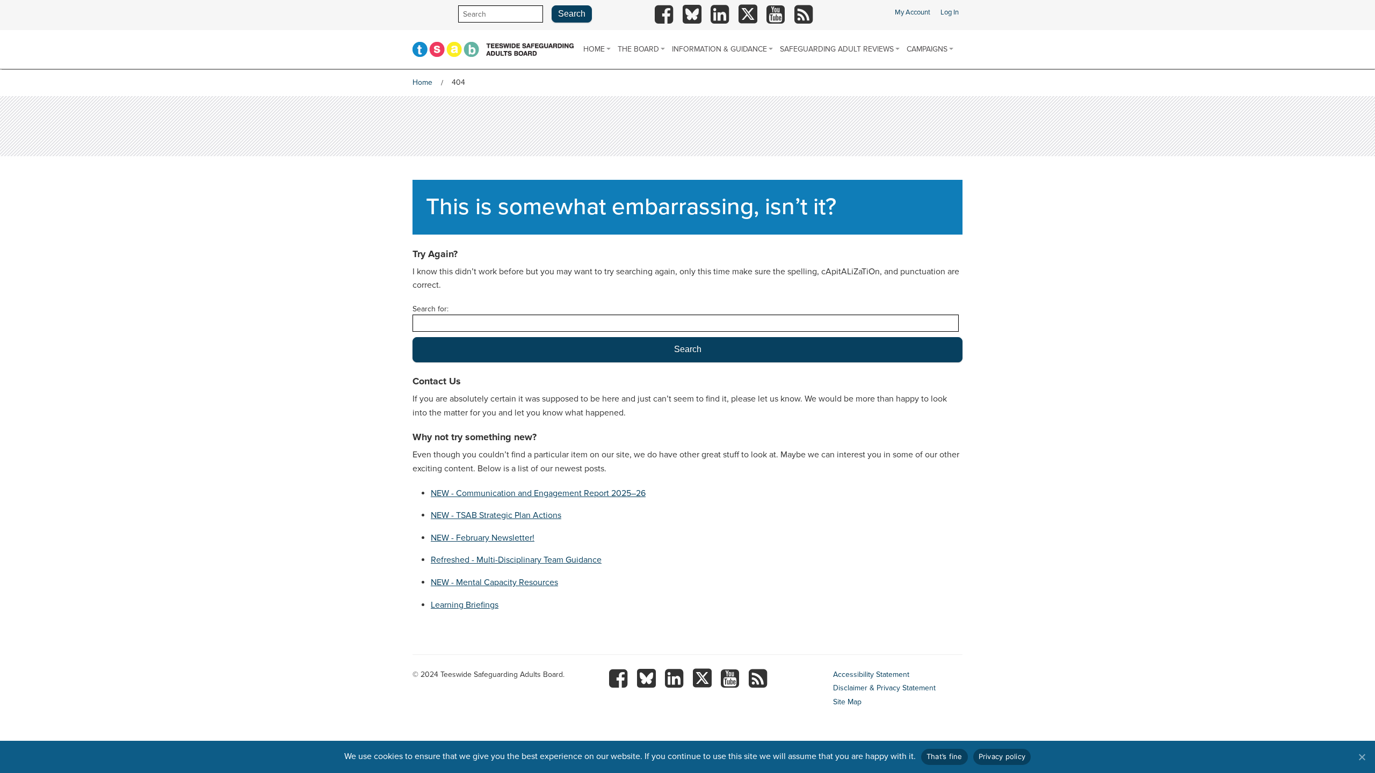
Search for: (430, 308)
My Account (912, 12)
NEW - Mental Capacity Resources (494, 582)
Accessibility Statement (871, 674)
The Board (638, 49)
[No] (1361, 757)
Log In (949, 12)
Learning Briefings (464, 605)
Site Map (847, 701)
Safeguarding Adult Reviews (837, 49)
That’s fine (944, 756)
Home (594, 49)
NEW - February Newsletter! (482, 538)
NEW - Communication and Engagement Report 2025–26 (538, 493)
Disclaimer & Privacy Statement (884, 687)
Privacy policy (1002, 756)
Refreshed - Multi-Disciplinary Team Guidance (516, 560)
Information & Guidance (719, 49)
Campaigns (927, 49)
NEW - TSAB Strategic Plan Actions (496, 515)
